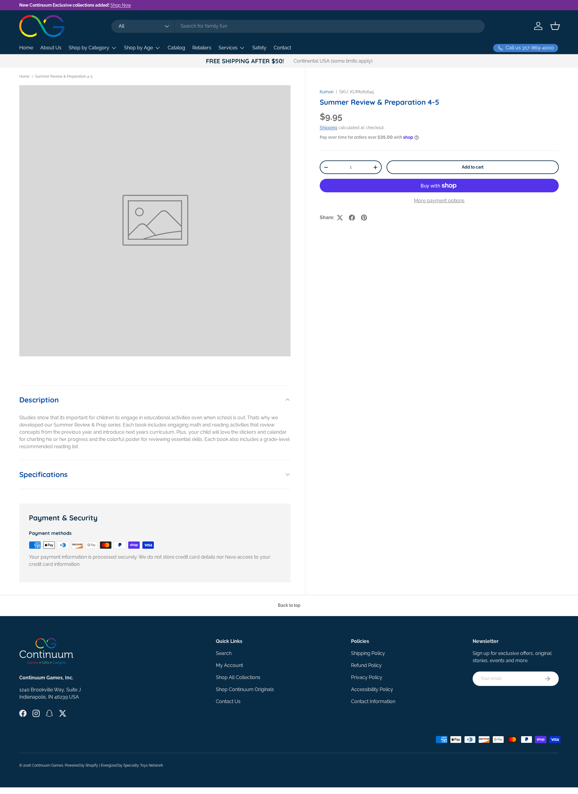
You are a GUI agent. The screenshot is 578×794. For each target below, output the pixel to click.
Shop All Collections (238, 677)
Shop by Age (138, 48)
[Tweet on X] (340, 218)
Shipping (328, 127)
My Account (229, 665)
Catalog (176, 48)
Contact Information (373, 701)
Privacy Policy (366, 677)
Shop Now (120, 5)
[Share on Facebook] (352, 218)
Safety (259, 48)
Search (224, 653)
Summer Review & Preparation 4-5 (64, 76)
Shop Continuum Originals (245, 689)
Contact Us (228, 701)
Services (228, 48)
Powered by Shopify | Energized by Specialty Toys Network (114, 765)
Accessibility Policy (372, 689)
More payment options (439, 200)
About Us (50, 48)
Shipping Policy (368, 653)
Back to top (289, 605)
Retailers (201, 48)
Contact (282, 48)
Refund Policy (366, 665)
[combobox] (297, 26)
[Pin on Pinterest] (364, 218)
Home (26, 48)
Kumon (327, 91)
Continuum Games (47, 765)
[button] (555, 26)
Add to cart (472, 167)
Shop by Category (89, 48)
